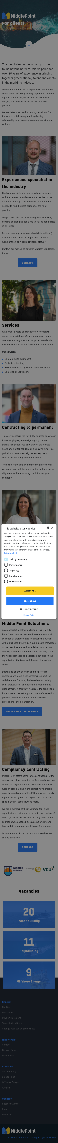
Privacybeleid (10, 553)
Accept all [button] (30, 591)
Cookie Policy (28, 615)
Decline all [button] (30, 601)
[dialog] (28, 571)
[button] (29, 609)
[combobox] (48, 528)
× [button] (52, 528)
